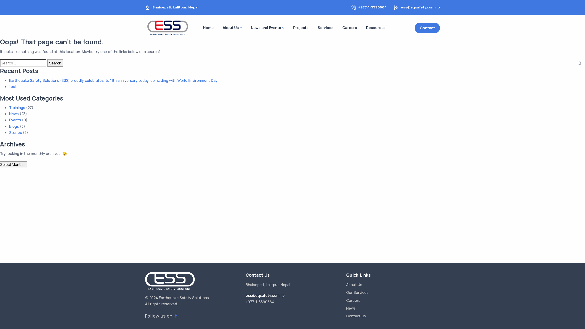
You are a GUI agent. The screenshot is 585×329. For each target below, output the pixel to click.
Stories (15, 132)
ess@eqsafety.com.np (420, 7)
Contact (427, 27)
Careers (353, 300)
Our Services (357, 292)
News (14, 113)
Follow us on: (159, 316)
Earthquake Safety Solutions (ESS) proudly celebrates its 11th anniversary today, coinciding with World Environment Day (113, 80)
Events (15, 119)
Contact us (356, 315)
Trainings (17, 107)
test (13, 86)
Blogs (14, 126)
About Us (354, 284)
